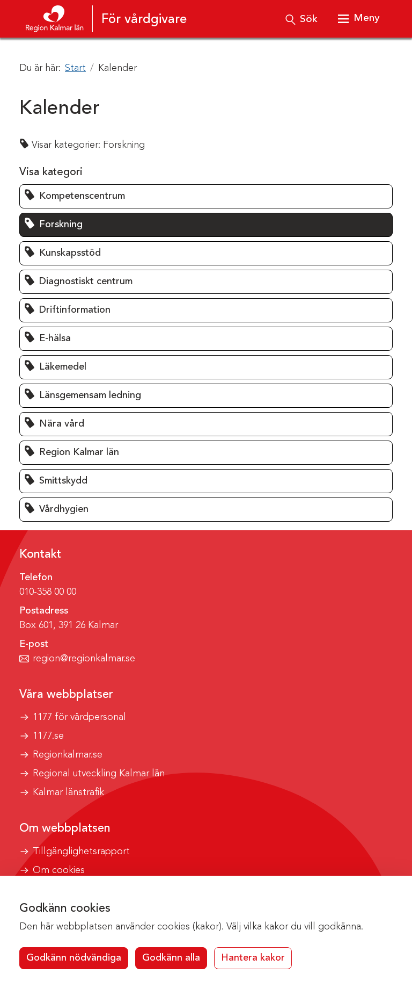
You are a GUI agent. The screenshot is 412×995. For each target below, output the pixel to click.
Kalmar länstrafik (68, 792)
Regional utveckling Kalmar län (99, 773)
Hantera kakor (253, 958)
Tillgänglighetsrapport (81, 851)
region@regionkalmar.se (84, 659)
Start (75, 68)
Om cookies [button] (59, 870)
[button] (206, 196)
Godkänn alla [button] (171, 958)
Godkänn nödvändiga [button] (73, 958)
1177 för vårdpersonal (79, 717)
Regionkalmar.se (67, 755)
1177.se (48, 736)
